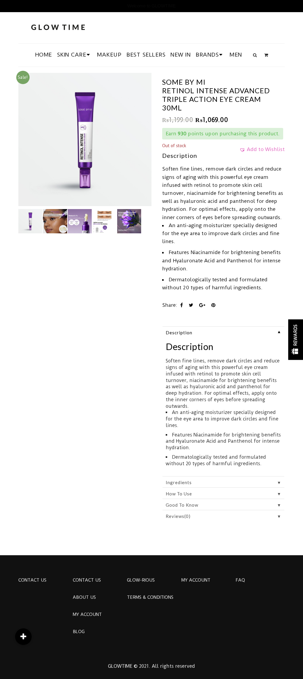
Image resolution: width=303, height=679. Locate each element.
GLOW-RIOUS (141, 580)
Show (295, 339)
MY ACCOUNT (87, 614)
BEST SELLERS (145, 54)
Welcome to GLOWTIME (151, 5)
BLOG (79, 631)
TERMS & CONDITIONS (150, 597)
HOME (43, 54)
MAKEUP (109, 54)
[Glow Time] (58, 26)
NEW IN (180, 54)
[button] (262, 151)
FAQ (240, 580)
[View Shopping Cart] (266, 55)
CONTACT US (32, 580)
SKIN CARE (71, 54)
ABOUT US (84, 597)
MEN (236, 54)
